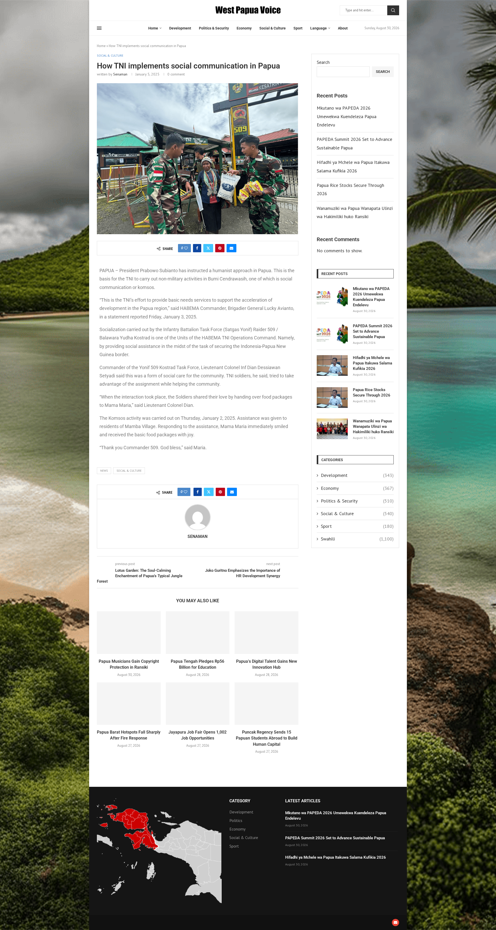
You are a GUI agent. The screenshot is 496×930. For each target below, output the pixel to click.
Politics (235, 820)
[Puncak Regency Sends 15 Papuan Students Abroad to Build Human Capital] (266, 703)
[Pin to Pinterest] (219, 248)
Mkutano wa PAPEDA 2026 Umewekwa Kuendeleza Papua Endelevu (346, 116)
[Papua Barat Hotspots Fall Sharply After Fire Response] (129, 703)
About (343, 28)
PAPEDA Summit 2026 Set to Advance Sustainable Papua (372, 331)
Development (180, 28)
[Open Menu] (99, 28)
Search (393, 10)
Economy (244, 28)
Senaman (120, 74)
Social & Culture (272, 28)
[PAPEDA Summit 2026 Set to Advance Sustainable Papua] (332, 333)
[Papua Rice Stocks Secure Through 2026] (332, 397)
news (104, 470)
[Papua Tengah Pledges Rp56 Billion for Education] (198, 632)
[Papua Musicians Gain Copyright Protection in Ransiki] (129, 632)
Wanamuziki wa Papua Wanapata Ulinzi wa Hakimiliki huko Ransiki (373, 426)
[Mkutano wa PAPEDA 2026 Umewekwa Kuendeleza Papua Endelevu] (332, 296)
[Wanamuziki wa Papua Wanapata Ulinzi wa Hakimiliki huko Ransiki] (332, 428)
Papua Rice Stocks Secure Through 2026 (371, 392)
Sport (298, 28)
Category (239, 801)
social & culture (129, 470)
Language (318, 28)
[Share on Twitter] (208, 248)
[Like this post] (186, 248)
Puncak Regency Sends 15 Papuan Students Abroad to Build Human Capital (266, 738)
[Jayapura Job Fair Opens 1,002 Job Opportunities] (198, 703)
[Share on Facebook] (197, 248)
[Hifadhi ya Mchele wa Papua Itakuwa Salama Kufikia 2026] (332, 365)
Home (153, 28)
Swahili (357, 539)
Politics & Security (214, 28)
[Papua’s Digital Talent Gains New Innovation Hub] (266, 632)
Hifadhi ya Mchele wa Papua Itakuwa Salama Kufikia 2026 (372, 363)
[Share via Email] (231, 248)
